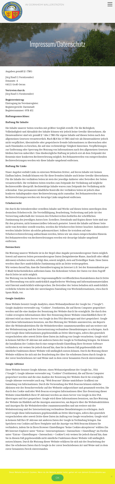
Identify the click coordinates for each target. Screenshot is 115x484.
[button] (111, 4)
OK (57, 477)
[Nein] (111, 476)
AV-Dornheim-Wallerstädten (44, 5)
